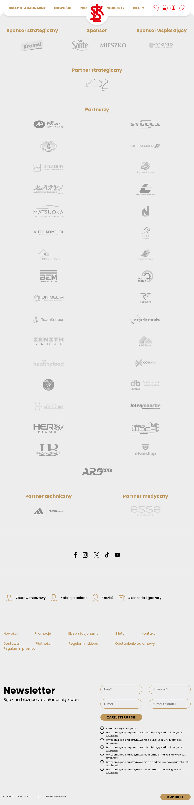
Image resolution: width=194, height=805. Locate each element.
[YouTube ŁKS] (117, 555)
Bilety (138, 8)
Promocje (43, 633)
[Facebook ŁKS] (75, 555)
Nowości (62, 8)
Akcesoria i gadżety (144, 598)
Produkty (115, 8)
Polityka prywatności (55, 796)
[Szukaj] (156, 8)
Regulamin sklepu (83, 643)
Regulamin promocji (20, 648)
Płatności (44, 643)
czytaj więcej (112, 735)
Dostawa (11, 643)
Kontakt (148, 633)
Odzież (107, 598)
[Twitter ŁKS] (96, 555)
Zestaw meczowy (31, 598)
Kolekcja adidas (74, 598)
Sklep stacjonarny (27, 8)
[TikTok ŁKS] (107, 555)
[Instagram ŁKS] (85, 555)
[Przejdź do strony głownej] (97, 13)
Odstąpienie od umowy (135, 643)
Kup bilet (175, 797)
